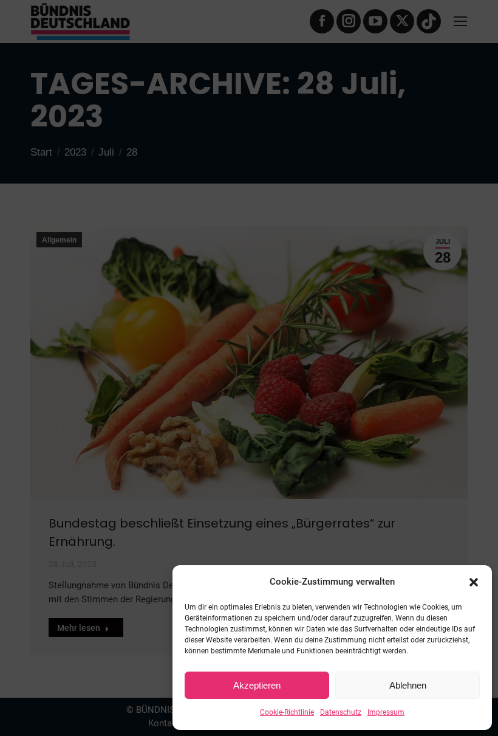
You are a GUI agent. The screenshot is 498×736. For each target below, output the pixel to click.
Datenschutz (340, 712)
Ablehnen (407, 685)
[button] (474, 582)
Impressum (385, 712)
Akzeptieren (257, 685)
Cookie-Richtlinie (287, 712)
